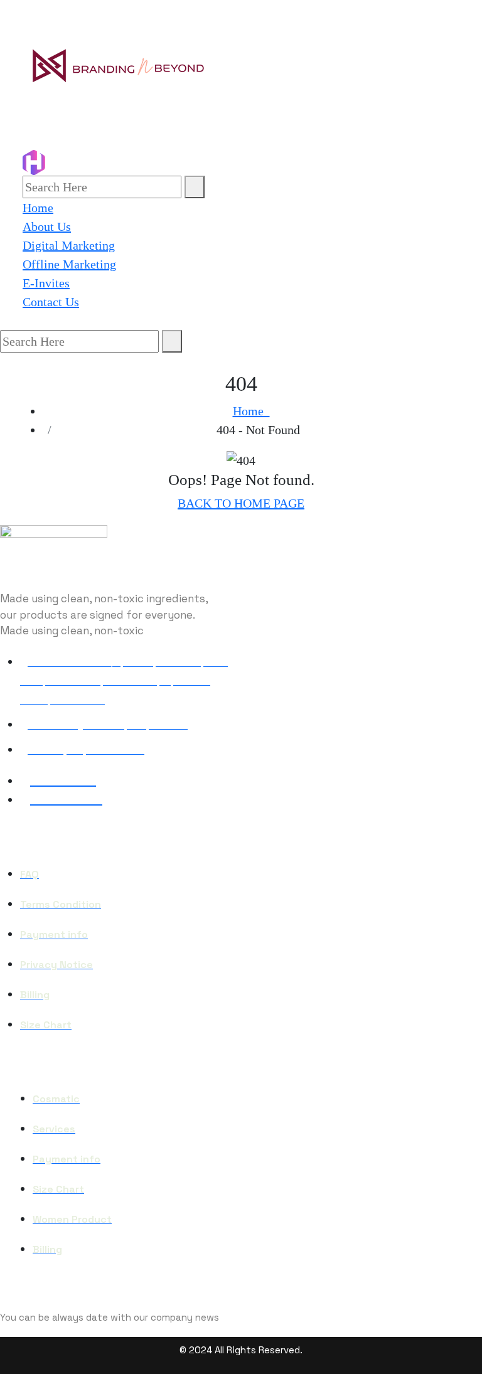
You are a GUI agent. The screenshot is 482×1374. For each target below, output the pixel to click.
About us (47, 226)
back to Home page (241, 503)
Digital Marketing (69, 245)
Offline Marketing (69, 264)
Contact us (51, 302)
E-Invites (46, 283)
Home (38, 208)
